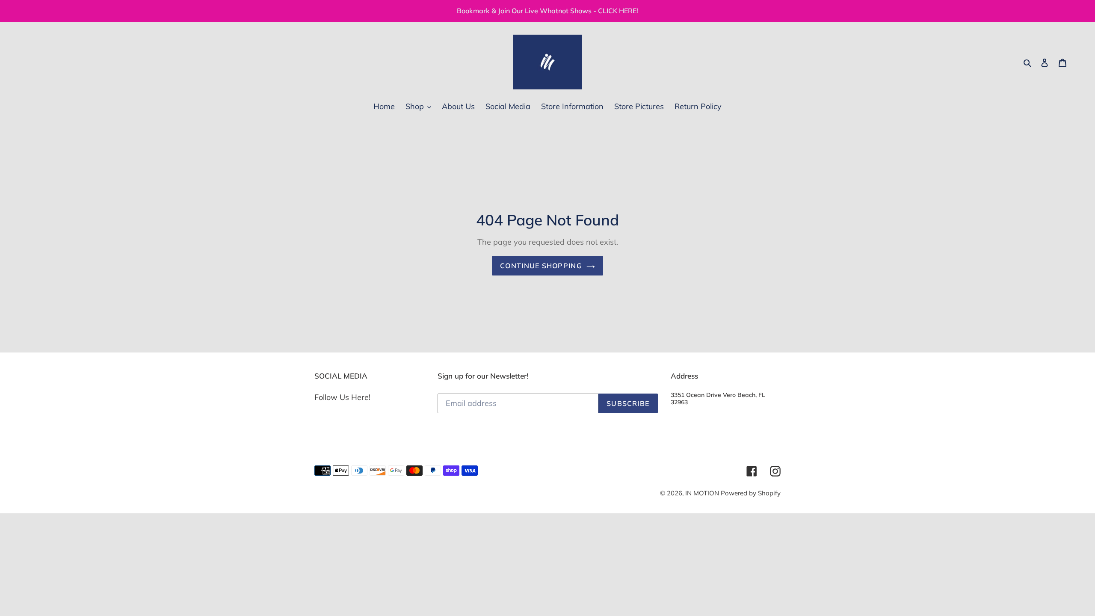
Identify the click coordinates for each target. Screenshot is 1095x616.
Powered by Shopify (751, 493)
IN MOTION (703, 493)
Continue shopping (541, 265)
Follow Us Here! (342, 397)
